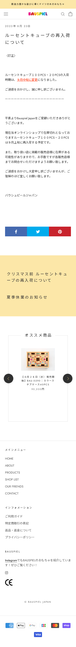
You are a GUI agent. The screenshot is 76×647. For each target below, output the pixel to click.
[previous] (8, 378)
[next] (67, 378)
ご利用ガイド (14, 516)
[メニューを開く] (6, 13)
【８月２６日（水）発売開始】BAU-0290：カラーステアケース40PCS (38, 380)
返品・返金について (18, 530)
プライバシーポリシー (20, 537)
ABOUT (9, 465)
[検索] (63, 14)
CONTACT (12, 493)
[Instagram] (6, 572)
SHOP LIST (12, 479)
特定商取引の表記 (17, 523)
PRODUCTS (12, 472)
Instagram (11, 560)
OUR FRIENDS (14, 486)
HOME (9, 458)
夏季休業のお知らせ (27, 297)
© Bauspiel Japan (37, 602)
